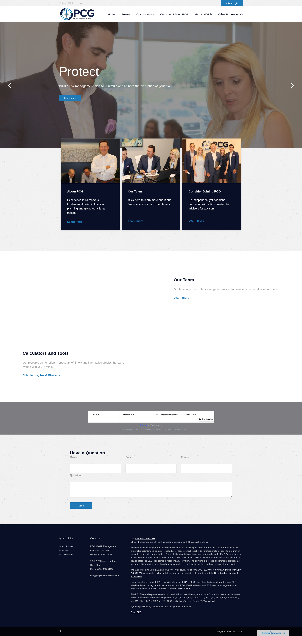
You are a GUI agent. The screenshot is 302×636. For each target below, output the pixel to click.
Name (73, 457)
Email (129, 457)
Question (75, 475)
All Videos (64, 550)
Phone (185, 457)
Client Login (232, 3)
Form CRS (136, 612)
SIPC (192, 582)
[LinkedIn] (81, 3)
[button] (126, 14)
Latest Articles (66, 546)
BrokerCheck (201, 542)
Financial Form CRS (145, 538)
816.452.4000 (66, 3)
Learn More (70, 98)
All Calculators (66, 554)
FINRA (184, 582)
